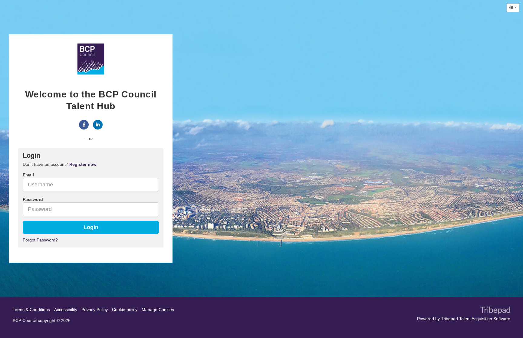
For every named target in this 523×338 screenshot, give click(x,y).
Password (33, 199)
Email (28, 174)
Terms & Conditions (31, 309)
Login (91, 227)
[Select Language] (513, 8)
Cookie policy (124, 309)
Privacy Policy (94, 309)
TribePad (495, 311)
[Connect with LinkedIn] (98, 125)
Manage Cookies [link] (158, 309)
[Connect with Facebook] (84, 125)
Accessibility (65, 309)
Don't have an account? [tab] (60, 164)
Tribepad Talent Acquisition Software (475, 318)
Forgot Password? (40, 240)
